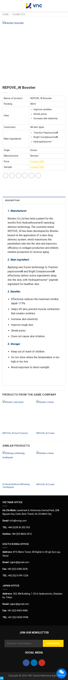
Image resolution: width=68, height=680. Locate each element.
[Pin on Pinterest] (31, 175)
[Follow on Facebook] (26, 662)
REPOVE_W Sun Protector (15, 433)
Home (5, 14)
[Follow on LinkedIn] (34, 662)
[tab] (34, 200)
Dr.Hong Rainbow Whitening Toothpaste (16, 485)
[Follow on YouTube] (41, 662)
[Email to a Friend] (25, 175)
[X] (2, 678)
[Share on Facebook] (12, 175)
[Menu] (4, 6)
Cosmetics (18, 14)
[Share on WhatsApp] (5, 175)
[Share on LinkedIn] (38, 175)
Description (12, 200)
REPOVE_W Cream (45, 433)
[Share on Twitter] (18, 175)
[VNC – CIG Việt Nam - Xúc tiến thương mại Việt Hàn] (34, 5)
